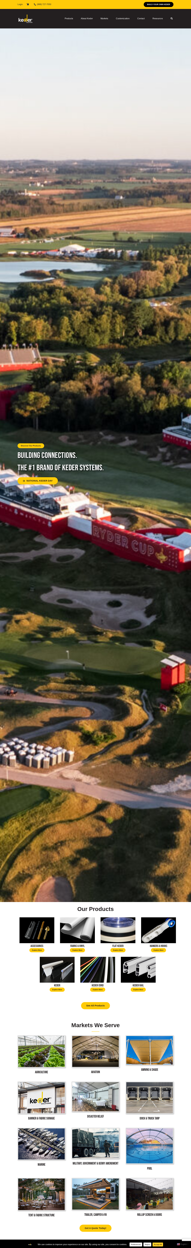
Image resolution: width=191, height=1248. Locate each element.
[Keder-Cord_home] (97, 958)
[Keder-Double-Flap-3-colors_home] (57, 958)
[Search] (171, 18)
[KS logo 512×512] (26, 12)
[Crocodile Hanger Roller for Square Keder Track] (158, 918)
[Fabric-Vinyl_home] (77, 918)
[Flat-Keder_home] (118, 918)
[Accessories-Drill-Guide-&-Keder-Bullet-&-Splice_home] (36, 918)
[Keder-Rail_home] (138, 958)
